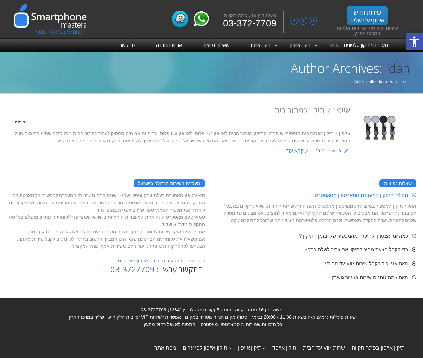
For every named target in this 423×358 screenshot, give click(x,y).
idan (398, 68)
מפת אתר (165, 348)
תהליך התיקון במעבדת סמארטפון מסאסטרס (361, 195)
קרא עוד (295, 151)
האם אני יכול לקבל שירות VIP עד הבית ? (365, 263)
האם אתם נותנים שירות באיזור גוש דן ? (368, 277)
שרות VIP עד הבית (324, 348)
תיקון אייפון (250, 348)
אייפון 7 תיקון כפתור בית (312, 110)
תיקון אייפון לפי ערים (205, 348)
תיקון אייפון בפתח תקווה (378, 348)
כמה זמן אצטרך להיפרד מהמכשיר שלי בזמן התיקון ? (353, 236)
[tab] (317, 195)
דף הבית (403, 82)
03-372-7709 (250, 23)
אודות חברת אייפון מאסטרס (145, 260)
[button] (414, 41)
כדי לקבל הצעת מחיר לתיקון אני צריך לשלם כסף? (356, 249)
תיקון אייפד (284, 348)
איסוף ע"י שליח (367, 16)
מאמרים (20, 122)
